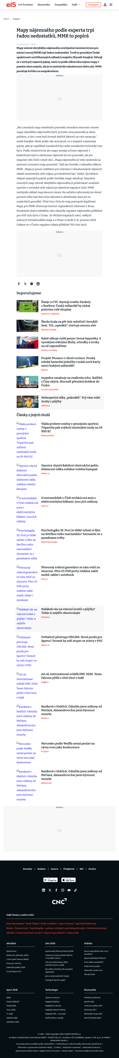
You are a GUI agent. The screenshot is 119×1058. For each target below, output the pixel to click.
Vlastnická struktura (91, 1047)
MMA (8, 997)
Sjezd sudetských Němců (95, 958)
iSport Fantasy (66, 923)
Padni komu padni (92, 966)
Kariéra (92, 869)
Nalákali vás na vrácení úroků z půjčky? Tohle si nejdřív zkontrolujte (68, 611)
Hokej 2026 (11, 1005)
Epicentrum (11, 951)
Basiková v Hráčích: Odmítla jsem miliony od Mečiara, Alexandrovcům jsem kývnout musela (71, 710)
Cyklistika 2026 (12, 1022)
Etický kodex (67, 1050)
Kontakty (27, 869)
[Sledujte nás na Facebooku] (56, 890)
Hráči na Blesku (49, 923)
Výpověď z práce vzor (93, 970)
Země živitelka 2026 (92, 1017)
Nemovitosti (21, 928)
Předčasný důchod (92, 997)
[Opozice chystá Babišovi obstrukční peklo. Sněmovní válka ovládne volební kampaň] (27, 477)
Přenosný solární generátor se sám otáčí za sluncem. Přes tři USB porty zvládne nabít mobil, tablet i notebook (70, 571)
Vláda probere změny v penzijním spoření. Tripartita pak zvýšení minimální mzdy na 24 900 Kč (71, 427)
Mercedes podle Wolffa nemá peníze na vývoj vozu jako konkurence (68, 745)
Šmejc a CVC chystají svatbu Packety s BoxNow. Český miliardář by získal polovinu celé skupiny (66, 305)
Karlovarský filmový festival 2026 (59, 951)
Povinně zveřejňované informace (89, 1050)
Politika (88, 943)
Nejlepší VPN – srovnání (55, 1013)
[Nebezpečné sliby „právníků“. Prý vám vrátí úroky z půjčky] (27, 402)
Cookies (57, 1047)
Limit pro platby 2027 (93, 1005)
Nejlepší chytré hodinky (55, 1009)
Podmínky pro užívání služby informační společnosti (78, 1044)
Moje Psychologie (15, 923)
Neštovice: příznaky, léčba (17, 955)
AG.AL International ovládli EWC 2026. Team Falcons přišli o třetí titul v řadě (71, 676)
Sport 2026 (12, 990)
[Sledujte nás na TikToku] (75, 890)
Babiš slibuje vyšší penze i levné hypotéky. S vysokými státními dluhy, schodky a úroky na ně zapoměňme (71, 342)
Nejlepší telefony (52, 1001)
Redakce (41, 869)
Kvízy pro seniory (13, 963)
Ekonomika (44, 4)
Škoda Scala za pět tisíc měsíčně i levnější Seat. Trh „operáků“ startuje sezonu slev (69, 323)
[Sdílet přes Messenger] (31, 284)
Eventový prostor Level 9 (29, 933)
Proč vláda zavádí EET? (93, 962)
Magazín (16, 19)
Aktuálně (11, 943)
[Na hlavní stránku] (11, 5)
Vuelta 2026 (73, 933)
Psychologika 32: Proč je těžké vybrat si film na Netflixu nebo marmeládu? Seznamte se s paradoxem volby (71, 533)
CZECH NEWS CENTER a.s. (70, 1034)
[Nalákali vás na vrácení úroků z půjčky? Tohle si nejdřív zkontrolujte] (27, 618)
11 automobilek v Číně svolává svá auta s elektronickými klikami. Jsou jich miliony (69, 499)
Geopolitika (61, 4)
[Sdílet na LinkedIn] (38, 284)
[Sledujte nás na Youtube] (69, 890)
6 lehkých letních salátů (55, 980)
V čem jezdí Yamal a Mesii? (17, 959)
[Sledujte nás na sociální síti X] (50, 890)
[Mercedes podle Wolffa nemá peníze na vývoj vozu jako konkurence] (27, 753)
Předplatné (68, 869)
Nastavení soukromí (71, 1047)
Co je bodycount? (13, 971)
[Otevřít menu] (111, 5)
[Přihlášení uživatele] (105, 5)
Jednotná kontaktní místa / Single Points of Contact (38, 1050)
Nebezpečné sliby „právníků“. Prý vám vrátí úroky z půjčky (70, 399)
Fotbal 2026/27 (12, 1001)
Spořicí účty (89, 1001)
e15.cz (6, 19)
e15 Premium (25, 4)
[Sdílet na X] (25, 284)
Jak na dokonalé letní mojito (57, 976)
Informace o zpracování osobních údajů (35, 1047)
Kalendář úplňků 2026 (15, 967)
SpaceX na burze (52, 997)
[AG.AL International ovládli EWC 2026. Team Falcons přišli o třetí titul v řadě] (27, 686)
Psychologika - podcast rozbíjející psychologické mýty (57, 928)
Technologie (51, 990)
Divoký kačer (89, 974)
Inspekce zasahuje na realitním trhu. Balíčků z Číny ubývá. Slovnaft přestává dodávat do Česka (71, 381)
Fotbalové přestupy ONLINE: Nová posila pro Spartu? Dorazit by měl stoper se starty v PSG (71, 638)
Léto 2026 (50, 943)
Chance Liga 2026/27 (54, 933)
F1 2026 (9, 1013)
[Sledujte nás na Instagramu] (62, 890)
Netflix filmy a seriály (54, 1017)
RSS (81, 869)
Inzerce (54, 869)
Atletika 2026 (11, 1017)
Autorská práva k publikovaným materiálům (35, 1044)
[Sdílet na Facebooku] (19, 284)
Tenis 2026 (10, 1009)
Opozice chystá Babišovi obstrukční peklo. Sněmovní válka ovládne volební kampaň (70, 467)
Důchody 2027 (90, 1009)
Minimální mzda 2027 (93, 1013)
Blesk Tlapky (32, 923)
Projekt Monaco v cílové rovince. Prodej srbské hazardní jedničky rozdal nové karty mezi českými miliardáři (70, 361)
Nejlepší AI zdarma (53, 1005)
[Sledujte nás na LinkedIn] (43, 890)
